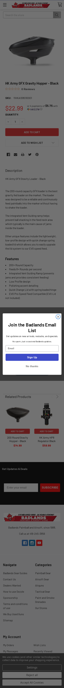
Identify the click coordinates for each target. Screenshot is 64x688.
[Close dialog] (58, 316)
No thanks (32, 366)
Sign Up (32, 357)
